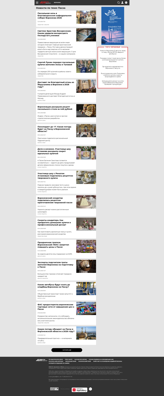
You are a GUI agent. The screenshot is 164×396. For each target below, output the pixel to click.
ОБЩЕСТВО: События (43, 24)
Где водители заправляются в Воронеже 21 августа (112, 67)
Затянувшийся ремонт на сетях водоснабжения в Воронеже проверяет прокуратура (113, 82)
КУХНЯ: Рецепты (42, 167)
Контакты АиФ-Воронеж (56, 361)
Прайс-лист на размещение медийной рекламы (107, 361)
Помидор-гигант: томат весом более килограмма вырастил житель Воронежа (113, 59)
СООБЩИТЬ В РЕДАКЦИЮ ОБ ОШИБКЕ (59, 363)
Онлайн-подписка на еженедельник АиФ (101, 359)
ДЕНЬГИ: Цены (41, 120)
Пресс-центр (68, 359)
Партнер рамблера (65, 388)
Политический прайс (84, 361)
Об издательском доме (56, 359)
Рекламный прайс (70, 361)
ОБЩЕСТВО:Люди (42, 236)
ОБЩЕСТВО (40, 56)
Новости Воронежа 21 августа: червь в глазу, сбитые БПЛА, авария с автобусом (113, 52)
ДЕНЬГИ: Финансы (43, 278)
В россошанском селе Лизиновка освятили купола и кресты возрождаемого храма (113, 75)
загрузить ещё (67, 350)
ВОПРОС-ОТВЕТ (41, 100)
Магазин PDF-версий (81, 359)
